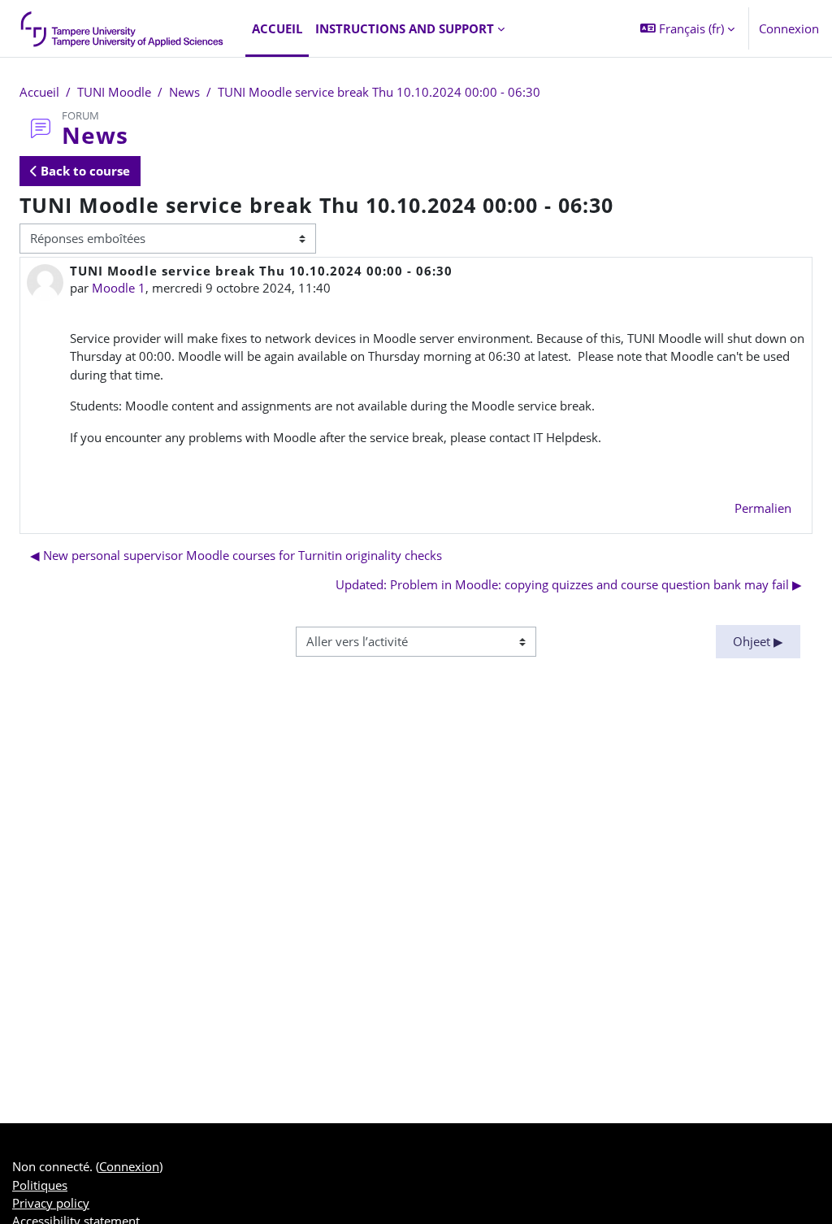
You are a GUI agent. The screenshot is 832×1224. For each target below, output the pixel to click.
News (184, 92)
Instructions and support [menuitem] (404, 28)
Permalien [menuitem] (762, 508)
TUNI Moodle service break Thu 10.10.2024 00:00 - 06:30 (379, 92)
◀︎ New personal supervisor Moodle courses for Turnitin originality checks (236, 555)
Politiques (39, 1185)
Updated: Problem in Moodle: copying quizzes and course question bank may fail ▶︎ (569, 584)
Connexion (789, 28)
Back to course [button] (83, 171)
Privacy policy (50, 1203)
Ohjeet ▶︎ (758, 641)
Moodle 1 (118, 288)
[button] (687, 28)
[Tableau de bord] (122, 28)
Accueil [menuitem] (277, 28)
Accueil (39, 92)
